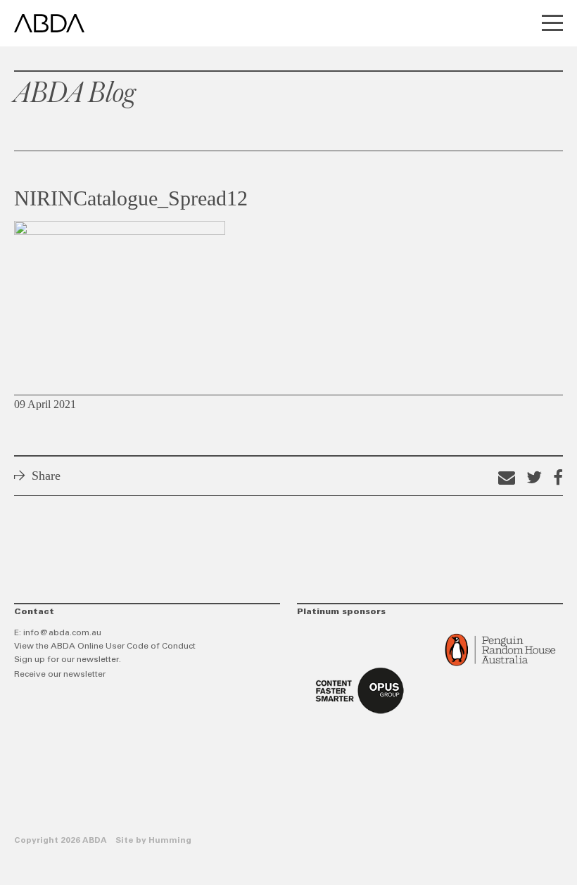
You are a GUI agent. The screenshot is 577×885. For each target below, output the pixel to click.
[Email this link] (506, 477)
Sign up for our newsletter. (67, 660)
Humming (169, 840)
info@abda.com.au (62, 633)
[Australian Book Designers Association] (49, 23)
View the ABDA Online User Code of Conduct (105, 646)
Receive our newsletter (60, 674)
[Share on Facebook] (558, 477)
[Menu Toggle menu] (552, 24)
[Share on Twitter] (534, 477)
